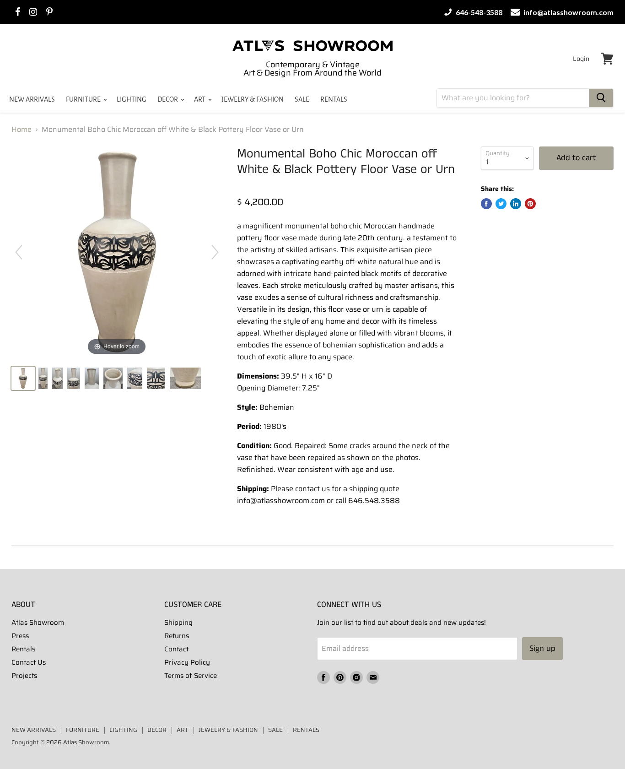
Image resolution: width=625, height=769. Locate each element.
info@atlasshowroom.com (568, 12)
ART (200, 99)
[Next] (215, 252)
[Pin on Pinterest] (530, 203)
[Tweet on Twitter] (501, 203)
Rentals (23, 649)
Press (20, 635)
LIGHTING (131, 99)
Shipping (178, 622)
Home (21, 129)
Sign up (542, 649)
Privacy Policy (187, 662)
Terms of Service (190, 675)
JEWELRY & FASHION (252, 99)
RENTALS (333, 99)
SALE (302, 99)
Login (581, 58)
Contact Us (28, 662)
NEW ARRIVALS (32, 99)
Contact (176, 649)
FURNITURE (84, 99)
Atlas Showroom (37, 622)
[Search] (601, 98)
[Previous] (18, 252)
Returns (176, 635)
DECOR (168, 99)
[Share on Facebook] (486, 203)
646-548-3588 (478, 12)
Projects (24, 675)
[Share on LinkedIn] (515, 203)
